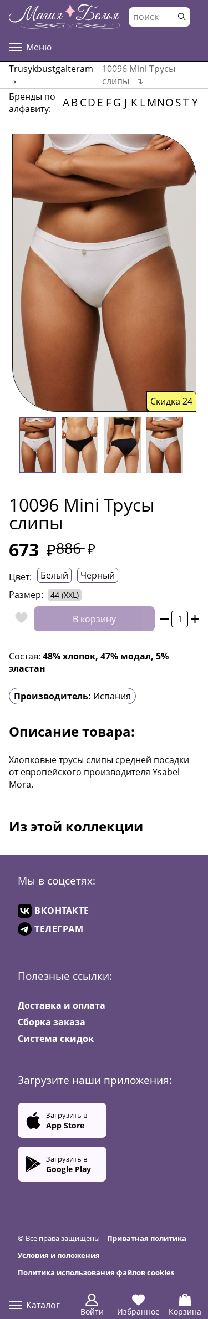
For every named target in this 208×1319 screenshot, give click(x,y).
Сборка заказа (51, 1022)
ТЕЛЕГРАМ (58, 929)
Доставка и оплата (61, 1005)
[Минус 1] (164, 618)
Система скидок (56, 1038)
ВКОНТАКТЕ (61, 910)
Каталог (43, 1305)
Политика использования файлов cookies (96, 1272)
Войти (92, 1311)
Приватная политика (146, 1238)
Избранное (138, 1311)
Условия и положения (59, 1255)
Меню (39, 47)
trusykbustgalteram (51, 69)
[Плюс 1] (195, 618)
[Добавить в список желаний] (18, 618)
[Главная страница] (64, 16)
